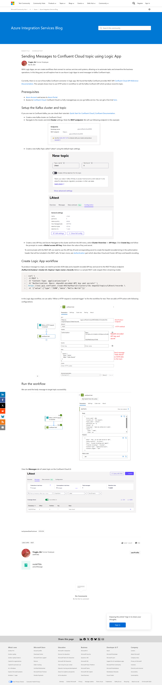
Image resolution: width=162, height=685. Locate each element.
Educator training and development (67, 668)
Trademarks (109, 681)
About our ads (135, 681)
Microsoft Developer (112, 654)
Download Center (38, 654)
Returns (36, 661)
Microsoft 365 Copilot (87, 672)
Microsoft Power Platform (88, 665)
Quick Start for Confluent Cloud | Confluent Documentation (92, 113)
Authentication (79, 253)
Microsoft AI (84, 650)
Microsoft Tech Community (114, 665)
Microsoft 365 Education (64, 661)
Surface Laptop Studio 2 (14, 657)
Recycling (126, 681)
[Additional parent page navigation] (30, 9)
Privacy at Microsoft (136, 661)
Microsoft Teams (85, 668)
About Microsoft (135, 654)
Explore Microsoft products (15, 672)
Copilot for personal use (14, 665)
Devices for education (64, 654)
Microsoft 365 (84, 661)
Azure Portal (52, 97)
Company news (135, 657)
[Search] (133, 3)
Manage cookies (89, 681)
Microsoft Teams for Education (66, 657)
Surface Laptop (12, 654)
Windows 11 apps (13, 675)
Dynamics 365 (84, 657)
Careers (133, 650)
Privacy (80, 681)
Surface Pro (11, 650)
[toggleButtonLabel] (149, 9)
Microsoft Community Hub (19, 9)
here (115, 100)
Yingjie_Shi (32, 62)
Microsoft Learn (111, 657)
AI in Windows (12, 668)
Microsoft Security (86, 654)
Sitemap (61, 681)
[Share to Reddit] (92, 639)
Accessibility (134, 672)
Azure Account (31, 97)
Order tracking (37, 665)
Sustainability (134, 675)
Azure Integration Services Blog (49, 9)
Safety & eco (118, 681)
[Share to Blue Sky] (95, 639)
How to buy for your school (65, 665)
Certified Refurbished (39, 668)
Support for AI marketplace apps (115, 661)
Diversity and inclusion (137, 668)
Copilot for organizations (14, 661)
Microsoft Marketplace (113, 668)
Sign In (147, 3)
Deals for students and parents (66, 672)
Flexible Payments (38, 675)
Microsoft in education (64, 650)
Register (140, 3)
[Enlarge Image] (81, 134)
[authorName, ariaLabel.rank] (24, 63)
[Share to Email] (103, 639)
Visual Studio (110, 675)
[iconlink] (25, 565)
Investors (133, 665)
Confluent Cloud (39, 100)
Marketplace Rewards (112, 672)
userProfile (135, 552)
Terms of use (99, 681)
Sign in (117, 625)
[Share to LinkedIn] (81, 639)
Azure (35, 9)
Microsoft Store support (40, 657)
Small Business (85, 675)
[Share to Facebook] (84, 639)
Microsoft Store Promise (40, 672)
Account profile (38, 650)
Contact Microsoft (71, 681)
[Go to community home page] (12, 3)
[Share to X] (88, 639)
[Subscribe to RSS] (99, 639)
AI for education (62, 675)
